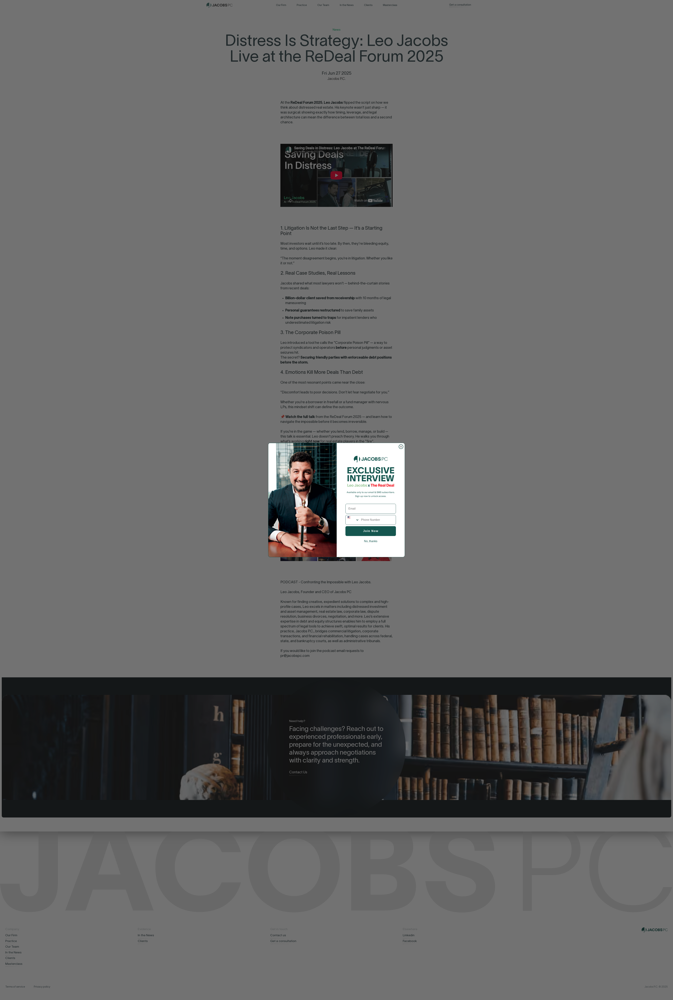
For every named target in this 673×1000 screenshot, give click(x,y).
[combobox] (352, 520)
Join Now (370, 531)
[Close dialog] (401, 447)
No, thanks (370, 541)
